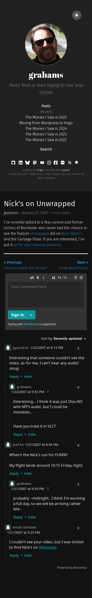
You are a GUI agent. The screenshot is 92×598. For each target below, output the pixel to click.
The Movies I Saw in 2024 (46, 128)
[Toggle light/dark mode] (76, 15)
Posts (46, 106)
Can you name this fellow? (25, 265)
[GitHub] (14, 163)
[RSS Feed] (70, 163)
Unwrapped (39, 233)
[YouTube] (42, 163)
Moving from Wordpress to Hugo (46, 123)
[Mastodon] (35, 163)
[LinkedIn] (21, 163)
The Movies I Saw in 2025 (46, 117)
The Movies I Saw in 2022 (46, 140)
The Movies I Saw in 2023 (46, 134)
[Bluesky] (28, 163)
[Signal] (76, 163)
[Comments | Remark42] (46, 422)
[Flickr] (63, 163)
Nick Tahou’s (71, 233)
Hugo (40, 170)
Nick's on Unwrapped (39, 203)
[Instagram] (49, 163)
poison (66, 170)
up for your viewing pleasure (37, 245)
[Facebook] (56, 163)
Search (46, 149)
